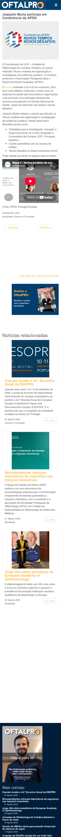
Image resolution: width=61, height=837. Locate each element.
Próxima (47, 227)
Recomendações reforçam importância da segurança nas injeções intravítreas (29, 476)
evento (8, 87)
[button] (56, 5)
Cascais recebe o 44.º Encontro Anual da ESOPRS (29, 382)
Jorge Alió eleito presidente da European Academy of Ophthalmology (29, 575)
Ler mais (49, 420)
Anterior (11, 227)
